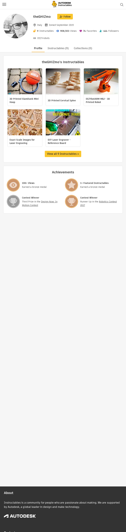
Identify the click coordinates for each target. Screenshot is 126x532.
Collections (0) (83, 48)
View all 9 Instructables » (63, 154)
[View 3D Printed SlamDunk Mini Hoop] (25, 81)
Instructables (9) (58, 48)
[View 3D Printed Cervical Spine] (63, 81)
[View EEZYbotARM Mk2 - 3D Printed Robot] (101, 81)
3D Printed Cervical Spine (62, 100)
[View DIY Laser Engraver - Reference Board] (63, 122)
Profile (38, 48)
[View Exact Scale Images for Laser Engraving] (25, 122)
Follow (67, 16)
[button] (4, 4)
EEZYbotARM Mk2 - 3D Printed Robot (98, 100)
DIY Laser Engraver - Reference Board (59, 141)
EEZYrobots (43, 38)
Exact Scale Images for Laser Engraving (22, 141)
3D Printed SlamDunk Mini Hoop (24, 100)
